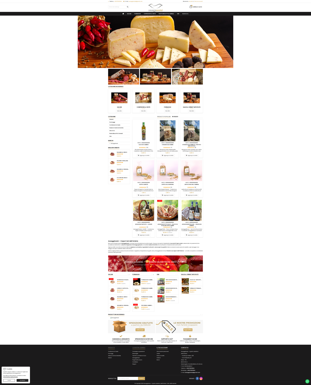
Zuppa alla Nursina (168, 184)
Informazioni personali (163, 351)
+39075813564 (118, 1)
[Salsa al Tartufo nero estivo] (185, 281)
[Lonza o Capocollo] (112, 290)
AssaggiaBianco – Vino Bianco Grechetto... (172, 296)
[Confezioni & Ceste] (187, 76)
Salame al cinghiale (123, 169)
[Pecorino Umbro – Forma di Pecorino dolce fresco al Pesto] (136, 307)
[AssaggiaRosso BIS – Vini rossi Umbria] (161, 290)
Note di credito (160, 355)
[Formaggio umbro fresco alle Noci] (136, 298)
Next (234, 41)
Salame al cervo (122, 152)
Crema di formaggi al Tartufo (196, 288)
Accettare (22, 380)
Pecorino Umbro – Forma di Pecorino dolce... (147, 305)
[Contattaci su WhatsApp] (307, 381)
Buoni (158, 360)
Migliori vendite (113, 148)
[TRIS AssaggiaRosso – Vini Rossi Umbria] (161, 281)
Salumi (129, 14)
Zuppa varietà (143, 184)
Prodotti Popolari (164, 117)
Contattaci (135, 362)
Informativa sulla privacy (10, 377)
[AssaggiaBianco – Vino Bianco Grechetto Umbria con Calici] (161, 298)
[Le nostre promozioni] (179, 326)
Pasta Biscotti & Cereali (166, 14)
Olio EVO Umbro (144, 144)
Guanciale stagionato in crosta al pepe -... (123, 279)
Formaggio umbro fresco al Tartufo (147, 288)
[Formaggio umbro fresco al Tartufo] (136, 290)
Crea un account (198, 1)
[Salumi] (119, 98)
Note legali (135, 353)
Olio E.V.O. (185, 14)
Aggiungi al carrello (143, 155)
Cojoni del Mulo (122, 177)
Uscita (9, 380)
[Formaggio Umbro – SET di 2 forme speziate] (136, 281)
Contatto (184, 348)
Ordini (158, 353)
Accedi (190, 1)
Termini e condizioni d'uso (139, 355)
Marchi (110, 141)
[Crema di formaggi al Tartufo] (185, 290)
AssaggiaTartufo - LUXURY (143, 224)
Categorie (111, 117)
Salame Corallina (122, 160)
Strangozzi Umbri (167, 144)
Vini (178, 14)
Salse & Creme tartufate (191, 107)
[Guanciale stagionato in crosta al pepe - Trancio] (112, 281)
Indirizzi (159, 357)
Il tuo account (162, 348)
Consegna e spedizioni (138, 351)
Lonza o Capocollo (123, 288)
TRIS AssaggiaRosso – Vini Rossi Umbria (172, 279)
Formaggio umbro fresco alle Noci (147, 296)
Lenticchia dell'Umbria (191, 184)
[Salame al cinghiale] (112, 307)
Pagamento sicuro (137, 360)
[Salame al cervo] (112, 298)
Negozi (134, 364)
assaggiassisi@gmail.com (135, 1)
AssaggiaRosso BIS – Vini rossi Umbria (192, 224)
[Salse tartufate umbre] (155, 76)
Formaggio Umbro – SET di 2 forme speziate (147, 279)
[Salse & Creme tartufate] (192, 98)
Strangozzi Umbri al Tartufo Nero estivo (191, 145)
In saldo (175, 117)
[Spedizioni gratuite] (131, 326)
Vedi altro (120, 111)
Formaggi (137, 14)
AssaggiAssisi (114, 143)
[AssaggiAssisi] (114, 317)
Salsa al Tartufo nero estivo (196, 279)
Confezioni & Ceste (150, 14)
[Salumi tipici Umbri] (123, 76)
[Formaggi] (167, 98)
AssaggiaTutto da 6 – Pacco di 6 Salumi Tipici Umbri (168, 224)
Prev (76, 41)
